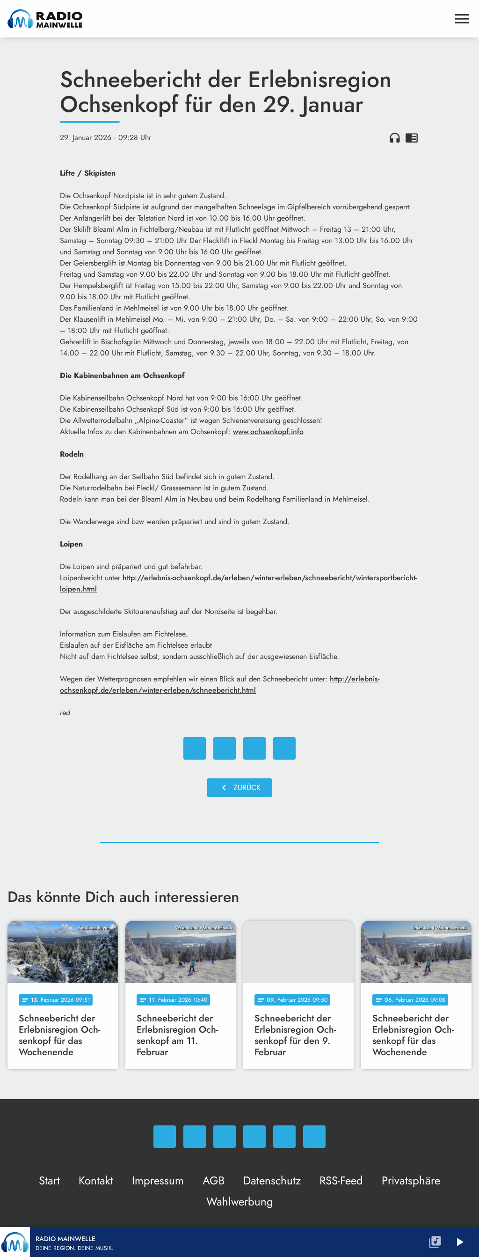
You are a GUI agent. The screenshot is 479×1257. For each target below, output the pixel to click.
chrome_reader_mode (411, 137)
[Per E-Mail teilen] (284, 748)
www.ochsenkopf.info (268, 431)
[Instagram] (224, 1136)
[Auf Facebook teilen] (194, 748)
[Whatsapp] (164, 1136)
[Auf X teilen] (224, 748)
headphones (394, 137)
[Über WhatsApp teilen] (254, 748)
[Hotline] (314, 1136)
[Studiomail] (284, 1136)
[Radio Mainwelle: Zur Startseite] (228, 18)
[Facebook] (194, 1136)
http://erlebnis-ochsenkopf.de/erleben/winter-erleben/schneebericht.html (219, 684)
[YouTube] (254, 1136)
